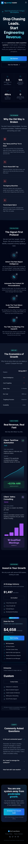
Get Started (14, 58)
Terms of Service (18, 834)
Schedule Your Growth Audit (14, 812)
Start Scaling (14, 638)
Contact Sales (14, 682)
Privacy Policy (8, 834)
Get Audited (14, 598)
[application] (14, 472)
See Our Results (13, 64)
